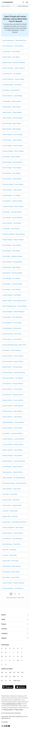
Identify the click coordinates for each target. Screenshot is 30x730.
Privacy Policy (19, 709)
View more (16, 680)
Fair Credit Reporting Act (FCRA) (12, 703)
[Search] (23, 2)
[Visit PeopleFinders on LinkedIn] (5, 726)
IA (22, 676)
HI (18, 676)
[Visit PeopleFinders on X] (2, 726)
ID (2, 680)
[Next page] (19, 594)
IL (5, 680)
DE (6, 676)
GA (14, 676)
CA (18, 672)
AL (6, 672)
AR (10, 672)
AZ (14, 672)
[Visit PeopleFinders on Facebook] (7, 726)
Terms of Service (8, 709)
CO (22, 672)
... (14, 6)
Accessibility (4, 722)
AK (2, 672)
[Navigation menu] (27, 2)
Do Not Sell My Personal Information (11, 713)
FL (10, 676)
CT (2, 676)
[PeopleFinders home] (7, 2)
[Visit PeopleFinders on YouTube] (9, 726)
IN (10, 680)
